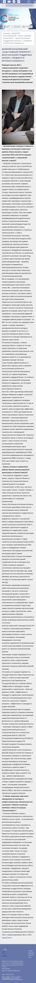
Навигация (31, 953)
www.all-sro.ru (7, 938)
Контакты (30, 955)
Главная (6, 33)
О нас (29, 957)
